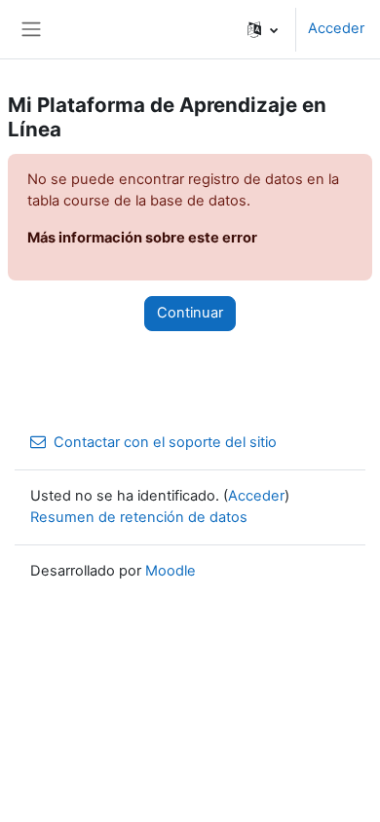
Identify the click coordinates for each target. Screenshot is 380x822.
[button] (262, 29)
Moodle (170, 570)
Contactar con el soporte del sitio (165, 442)
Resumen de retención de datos (138, 517)
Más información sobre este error (142, 237)
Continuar (190, 312)
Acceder (336, 28)
